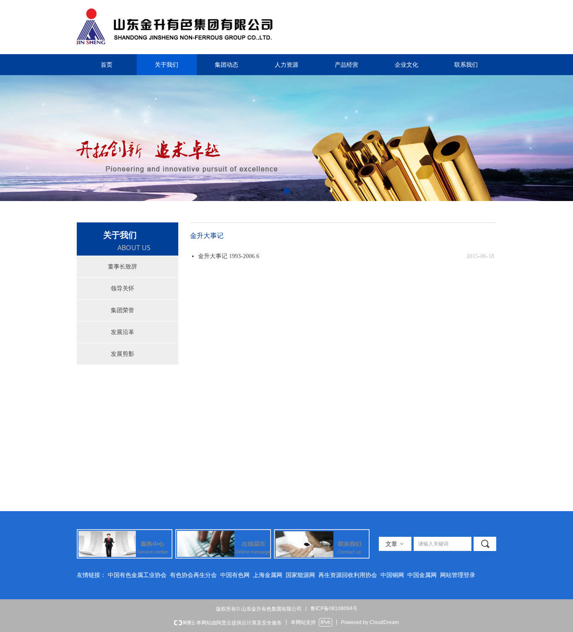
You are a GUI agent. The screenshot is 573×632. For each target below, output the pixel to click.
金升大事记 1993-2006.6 (228, 256)
